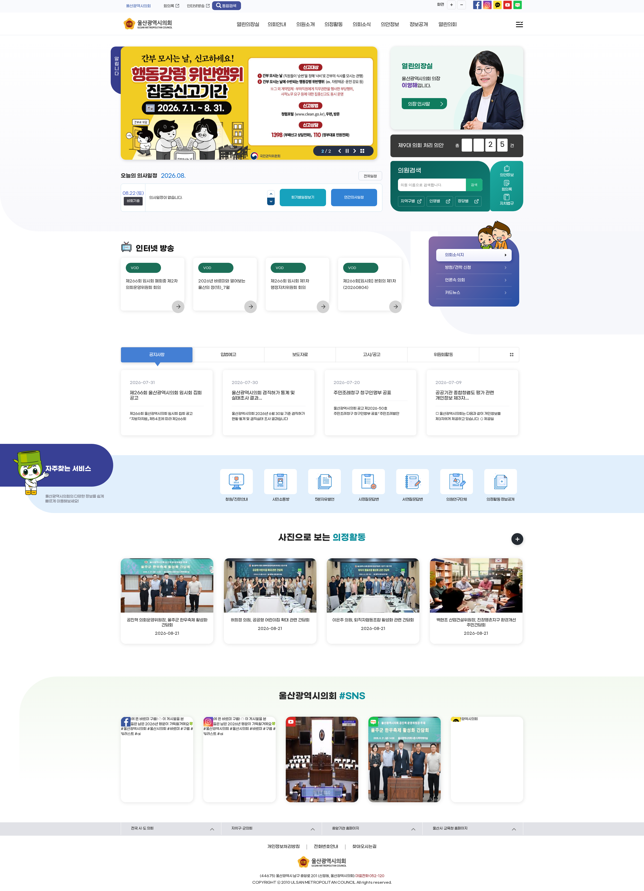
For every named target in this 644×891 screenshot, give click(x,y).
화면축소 (461, 5)
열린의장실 (248, 25)
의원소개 (305, 25)
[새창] (477, 5)
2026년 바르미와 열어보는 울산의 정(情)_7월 (221, 284)
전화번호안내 (326, 846)
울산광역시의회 (138, 6)
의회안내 (277, 25)
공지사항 (157, 354)
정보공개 (419, 25)
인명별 (434, 201)
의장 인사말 (419, 104)
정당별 (463, 201)
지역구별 (408, 201)
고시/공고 (371, 354)
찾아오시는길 (364, 846)
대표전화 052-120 (369, 876)
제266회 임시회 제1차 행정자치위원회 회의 (290, 284)
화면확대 (451, 5)
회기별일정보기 (302, 197)
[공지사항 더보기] (511, 354)
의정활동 (334, 25)
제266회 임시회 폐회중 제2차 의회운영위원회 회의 (152, 284)
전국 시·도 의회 (142, 828)
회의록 (169, 6)
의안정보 (390, 25)
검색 (474, 185)
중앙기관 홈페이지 (345, 828)
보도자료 (300, 354)
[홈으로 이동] (148, 24)
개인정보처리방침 (283, 846)
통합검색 (229, 6)
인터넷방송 (196, 6)
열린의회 (447, 25)
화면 (440, 4)
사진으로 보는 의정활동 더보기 (517, 539)
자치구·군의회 (241, 828)
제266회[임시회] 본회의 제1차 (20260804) (369, 284)
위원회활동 (443, 354)
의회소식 (362, 25)
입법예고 (228, 354)
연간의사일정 (354, 197)
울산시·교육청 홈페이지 (450, 828)
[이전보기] (271, 194)
